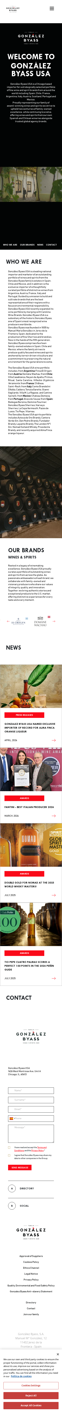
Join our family (31, 1314)
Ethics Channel (31, 1268)
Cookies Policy (31, 1262)
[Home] (12, 9)
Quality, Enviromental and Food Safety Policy (31, 1285)
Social (20, 1201)
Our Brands (27, 244)
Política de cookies (21, 1376)
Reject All (30, 1395)
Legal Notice (31, 1274)
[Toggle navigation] (51, 8)
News (40, 244)
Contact (51, 244)
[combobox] (12, 1114)
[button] (5, 619)
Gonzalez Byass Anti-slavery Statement (31, 1291)
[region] (31, 1380)
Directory (22, 1184)
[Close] (58, 1354)
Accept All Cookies (31, 1405)
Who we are (10, 244)
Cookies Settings (31, 1385)
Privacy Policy (37, 1146)
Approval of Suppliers (31, 1256)
